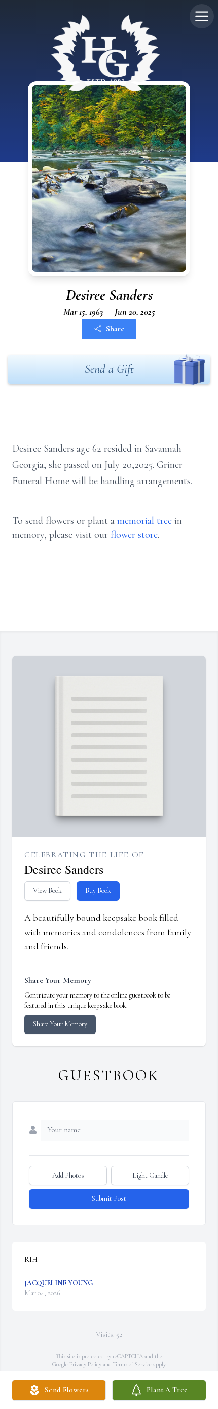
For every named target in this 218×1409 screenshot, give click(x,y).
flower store (134, 535)
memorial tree (144, 520)
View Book (47, 890)
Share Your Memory (60, 1024)
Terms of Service (132, 1364)
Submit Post (109, 1198)
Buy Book (98, 890)
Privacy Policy (85, 1364)
